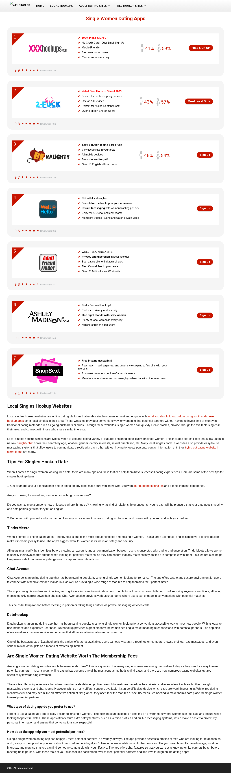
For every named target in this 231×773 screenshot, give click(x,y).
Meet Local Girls (199, 101)
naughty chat (25, 443)
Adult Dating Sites (93, 5)
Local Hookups (61, 5)
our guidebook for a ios (149, 485)
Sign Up (205, 155)
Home (40, 5)
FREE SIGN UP (200, 48)
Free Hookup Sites (129, 5)
